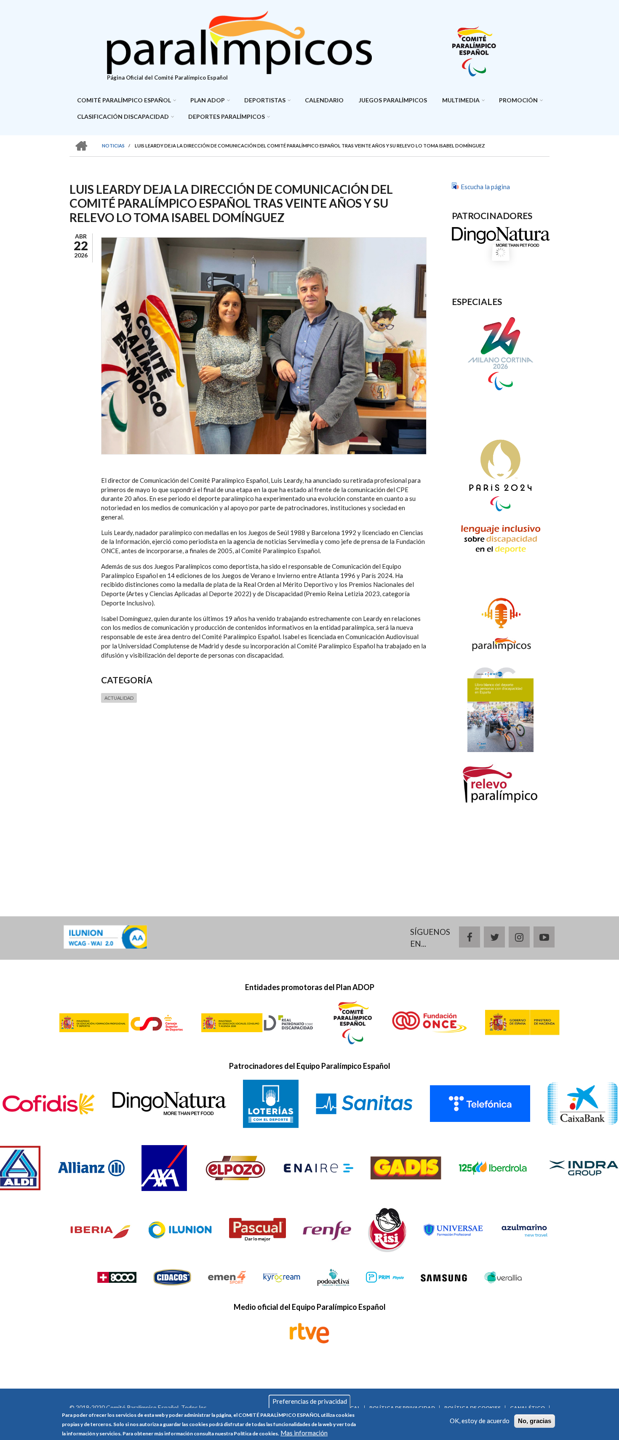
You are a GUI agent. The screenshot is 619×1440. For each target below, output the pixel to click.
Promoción (518, 100)
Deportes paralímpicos (226, 116)
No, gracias (534, 1420)
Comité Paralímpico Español (124, 100)
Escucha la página (485, 186)
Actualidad (118, 698)
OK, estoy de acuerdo (480, 1420)
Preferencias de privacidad (309, 1401)
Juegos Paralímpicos (393, 100)
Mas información (304, 1433)
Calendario (324, 100)
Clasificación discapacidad (123, 116)
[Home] (239, 41)
